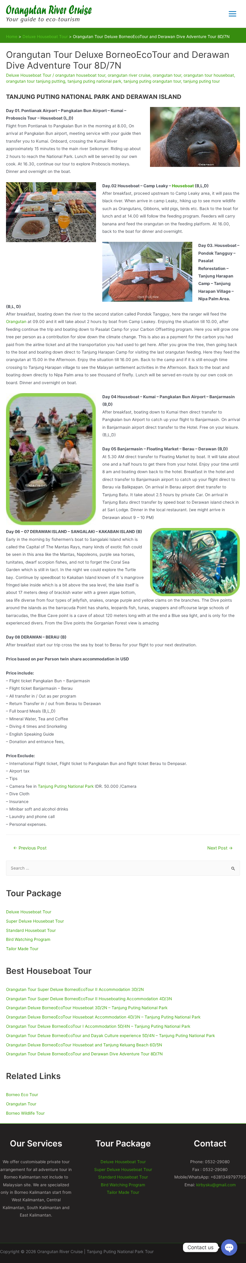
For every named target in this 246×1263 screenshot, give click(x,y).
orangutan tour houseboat (209, 75)
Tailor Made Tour (22, 948)
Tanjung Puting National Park (66, 786)
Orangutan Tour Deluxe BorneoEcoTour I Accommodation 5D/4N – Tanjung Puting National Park (98, 1026)
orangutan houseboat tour (80, 75)
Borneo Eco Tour (22, 1094)
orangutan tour (167, 75)
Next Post (220, 848)
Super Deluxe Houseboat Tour (35, 921)
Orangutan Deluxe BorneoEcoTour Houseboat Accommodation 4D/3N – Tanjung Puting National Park (103, 1017)
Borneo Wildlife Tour (25, 1113)
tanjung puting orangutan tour (152, 81)
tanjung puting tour (201, 81)
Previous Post (29, 848)
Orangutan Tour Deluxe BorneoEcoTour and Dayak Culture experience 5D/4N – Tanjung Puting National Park (110, 1035)
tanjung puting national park (94, 81)
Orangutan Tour (21, 1103)
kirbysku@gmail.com (216, 1184)
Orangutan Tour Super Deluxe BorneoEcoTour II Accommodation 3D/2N (75, 989)
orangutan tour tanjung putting (35, 81)
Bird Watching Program (28, 939)
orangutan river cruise (129, 75)
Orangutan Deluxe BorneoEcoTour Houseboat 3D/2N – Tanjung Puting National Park (86, 1007)
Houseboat (183, 185)
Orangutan (16, 321)
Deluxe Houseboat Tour (28, 75)
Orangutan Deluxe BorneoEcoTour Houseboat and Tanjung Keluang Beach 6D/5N (84, 1044)
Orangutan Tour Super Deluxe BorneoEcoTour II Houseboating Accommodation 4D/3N (89, 998)
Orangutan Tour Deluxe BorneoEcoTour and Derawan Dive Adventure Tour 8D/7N (84, 1053)
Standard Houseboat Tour (31, 930)
